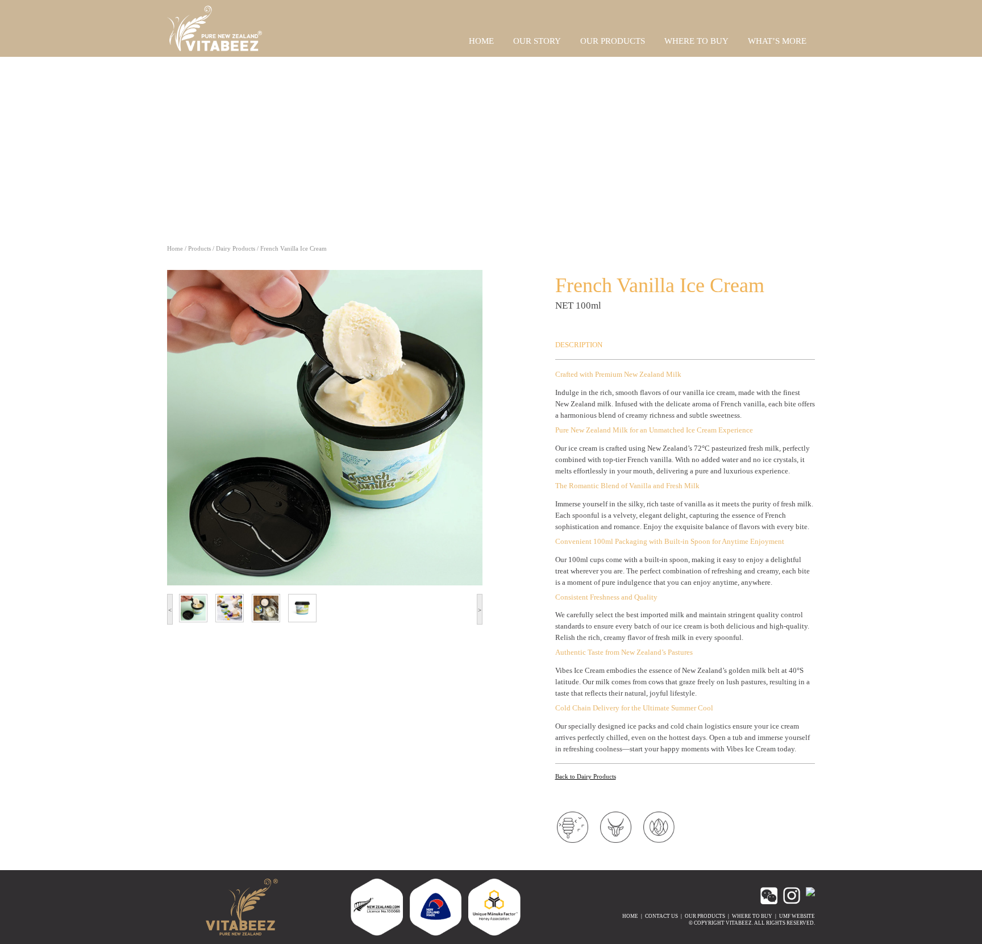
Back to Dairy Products (585, 776)
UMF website (797, 916)
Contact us (661, 916)
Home (175, 248)
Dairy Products (235, 248)
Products (199, 248)
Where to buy (752, 916)
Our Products (705, 916)
